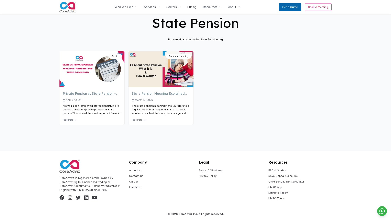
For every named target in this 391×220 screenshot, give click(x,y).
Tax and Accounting (178, 56)
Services (150, 7)
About (232, 7)
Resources (210, 7)
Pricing (192, 7)
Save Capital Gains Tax (283, 175)
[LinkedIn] (86, 197)
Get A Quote (290, 7)
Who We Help (124, 7)
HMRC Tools (276, 198)
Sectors (171, 7)
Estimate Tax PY (278, 192)
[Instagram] (70, 197)
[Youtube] (94, 197)
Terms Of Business (211, 170)
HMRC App (275, 187)
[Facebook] (61, 197)
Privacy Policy (207, 175)
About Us (135, 170)
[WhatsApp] (382, 211)
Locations (135, 187)
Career (133, 181)
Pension (115, 56)
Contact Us (136, 175)
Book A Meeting (318, 7)
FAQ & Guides (277, 170)
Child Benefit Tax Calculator (286, 181)
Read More (68, 120)
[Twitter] (78, 197)
